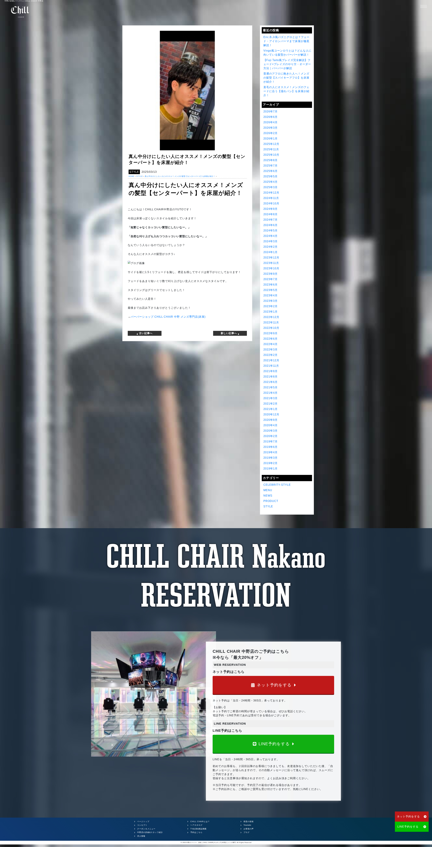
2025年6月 (270, 171)
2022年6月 (270, 338)
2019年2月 (270, 463)
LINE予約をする (274, 744)
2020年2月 (270, 436)
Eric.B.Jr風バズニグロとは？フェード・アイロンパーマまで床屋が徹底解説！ (286, 41)
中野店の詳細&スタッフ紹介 (150, 832)
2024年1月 (270, 252)
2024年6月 (270, 225)
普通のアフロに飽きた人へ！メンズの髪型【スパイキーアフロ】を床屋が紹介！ (286, 77)
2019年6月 (270, 446)
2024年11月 (271, 198)
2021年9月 (270, 371)
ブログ (247, 832)
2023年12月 (271, 257)
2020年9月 (270, 419)
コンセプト (142, 825)
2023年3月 (270, 300)
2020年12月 (271, 414)
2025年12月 (271, 144)
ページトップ (143, 821)
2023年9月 (270, 273)
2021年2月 (270, 403)
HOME (131, 176)
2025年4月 (270, 181)
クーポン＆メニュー (146, 829)
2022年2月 (270, 355)
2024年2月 (270, 246)
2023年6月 (270, 284)
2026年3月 (270, 127)
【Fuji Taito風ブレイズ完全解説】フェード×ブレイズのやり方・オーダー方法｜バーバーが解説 (287, 64)
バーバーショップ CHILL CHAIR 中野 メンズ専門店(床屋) (168, 316)
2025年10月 (271, 154)
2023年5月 (270, 290)
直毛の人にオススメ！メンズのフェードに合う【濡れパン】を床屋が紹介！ (286, 91)
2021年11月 (271, 365)
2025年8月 (270, 160)
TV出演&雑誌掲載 (198, 829)
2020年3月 (270, 430)
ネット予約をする (274, 685)
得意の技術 (249, 821)
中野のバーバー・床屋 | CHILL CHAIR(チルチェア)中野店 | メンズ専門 (211, 842)
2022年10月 (271, 327)
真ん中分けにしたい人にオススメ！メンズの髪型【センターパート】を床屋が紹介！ (180, 176)
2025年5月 (270, 176)
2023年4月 (270, 295)
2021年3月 (270, 398)
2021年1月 (270, 409)
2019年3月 (270, 457)
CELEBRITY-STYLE (277, 484)
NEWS (267, 495)
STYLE (134, 171)
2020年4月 (270, 425)
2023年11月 (271, 263)
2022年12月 (271, 317)
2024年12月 (271, 192)
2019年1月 (270, 468)
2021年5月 (270, 387)
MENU (267, 490)
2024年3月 (270, 241)
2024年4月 (270, 235)
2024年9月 (270, 208)
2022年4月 (270, 344)
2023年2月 (270, 306)
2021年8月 (270, 376)
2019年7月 (270, 441)
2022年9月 (270, 333)
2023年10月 (271, 268)
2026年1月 (270, 138)
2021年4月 (270, 392)
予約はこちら (196, 832)
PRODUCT (270, 501)
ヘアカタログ (196, 825)
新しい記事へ (229, 333)
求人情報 (141, 836)
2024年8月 (270, 214)
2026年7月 (270, 111)
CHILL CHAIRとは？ (200, 821)
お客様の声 (249, 829)
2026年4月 (270, 122)
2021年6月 (270, 382)
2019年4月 (270, 452)
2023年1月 (270, 311)
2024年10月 (271, 203)
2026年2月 (270, 133)
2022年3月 (270, 349)
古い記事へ (145, 333)
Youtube (247, 825)
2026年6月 (270, 116)
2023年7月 (270, 279)
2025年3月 (270, 187)
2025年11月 (271, 149)
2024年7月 (270, 219)
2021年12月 (271, 360)
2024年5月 (270, 230)
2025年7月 (270, 165)
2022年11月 (271, 322)
